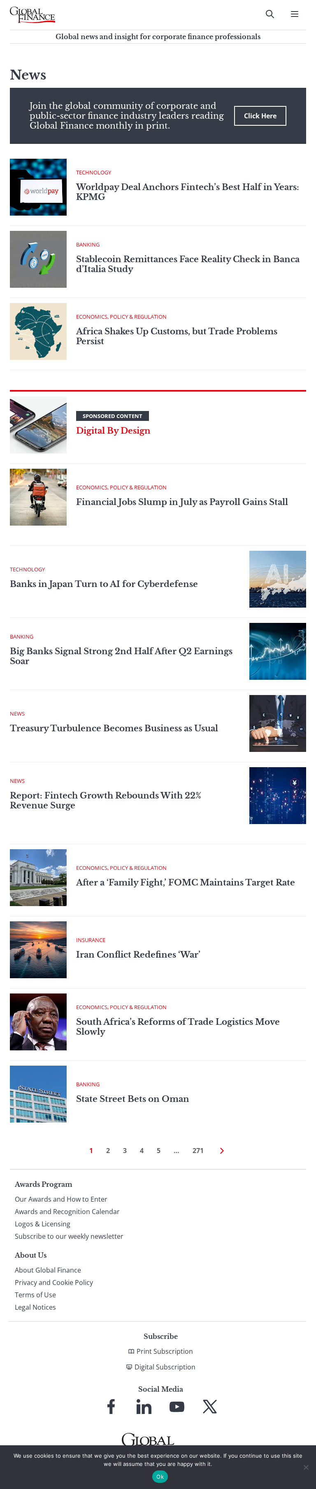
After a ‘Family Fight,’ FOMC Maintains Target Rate (185, 883)
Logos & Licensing (42, 1223)
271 (198, 1150)
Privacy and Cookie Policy (54, 1282)
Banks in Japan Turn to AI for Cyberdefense (105, 584)
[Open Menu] (295, 14)
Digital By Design (113, 431)
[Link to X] (209, 1406)
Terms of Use (35, 1294)
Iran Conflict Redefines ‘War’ (138, 955)
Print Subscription (165, 1351)
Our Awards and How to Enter (61, 1199)
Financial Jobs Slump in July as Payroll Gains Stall (182, 502)
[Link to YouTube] (177, 1406)
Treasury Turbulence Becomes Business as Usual (114, 728)
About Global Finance (48, 1270)
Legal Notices (35, 1307)
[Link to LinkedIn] (144, 1406)
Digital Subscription (165, 1367)
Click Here (260, 115)
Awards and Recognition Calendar (67, 1211)
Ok (160, 1476)
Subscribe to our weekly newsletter (69, 1236)
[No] (306, 1467)
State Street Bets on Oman (132, 1099)
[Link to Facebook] (111, 1406)
